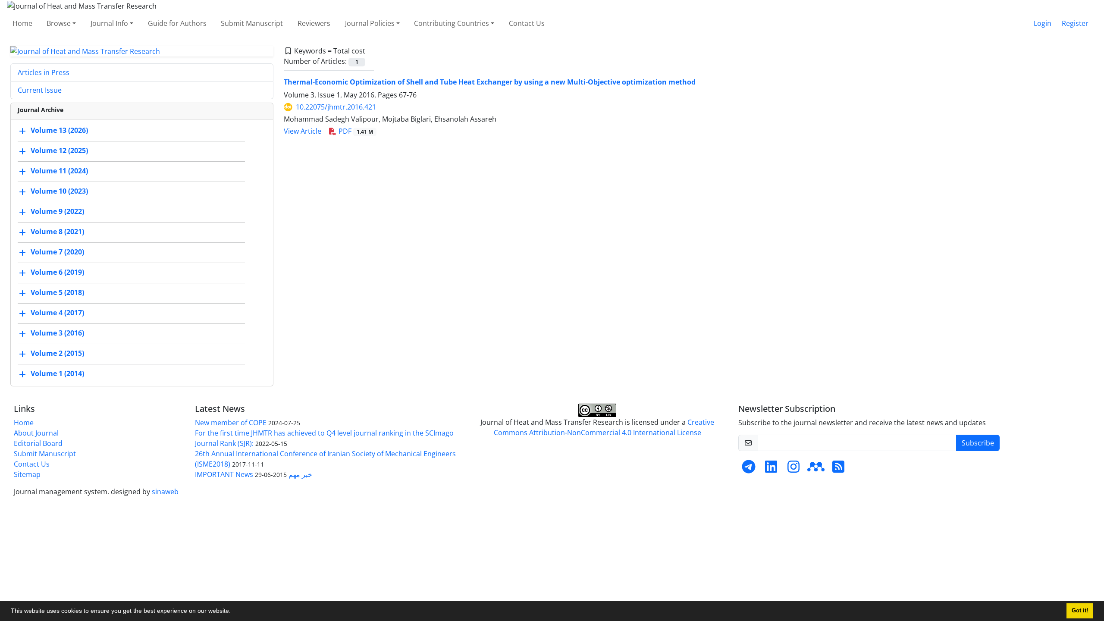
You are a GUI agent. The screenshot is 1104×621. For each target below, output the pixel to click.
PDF (355, 131)
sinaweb (165, 491)
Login (1042, 23)
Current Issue (40, 90)
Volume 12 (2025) (59, 151)
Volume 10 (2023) (59, 191)
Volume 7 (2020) (57, 252)
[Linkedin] (771, 469)
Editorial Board (38, 443)
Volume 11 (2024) (59, 171)
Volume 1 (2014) (57, 374)
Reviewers (314, 23)
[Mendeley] (816, 469)
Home (22, 23)
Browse (59, 23)
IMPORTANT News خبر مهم (253, 474)
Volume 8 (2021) (57, 232)
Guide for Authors (177, 23)
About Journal (36, 433)
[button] (233, 612)
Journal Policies (370, 23)
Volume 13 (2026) (59, 130)
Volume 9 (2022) (57, 211)
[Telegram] (748, 469)
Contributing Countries (451, 23)
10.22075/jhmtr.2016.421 (336, 107)
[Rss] (838, 469)
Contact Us (527, 23)
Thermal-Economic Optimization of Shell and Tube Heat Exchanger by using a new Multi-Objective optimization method (490, 82)
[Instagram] (793, 469)
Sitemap (27, 474)
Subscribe (978, 443)
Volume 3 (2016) (57, 333)
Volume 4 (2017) (57, 313)
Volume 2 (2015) (57, 353)
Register (1075, 23)
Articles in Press (43, 72)
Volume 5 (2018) (57, 293)
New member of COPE (231, 422)
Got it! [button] (1080, 611)
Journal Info (109, 23)
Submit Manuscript (252, 23)
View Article (302, 131)
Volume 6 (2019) (57, 272)
